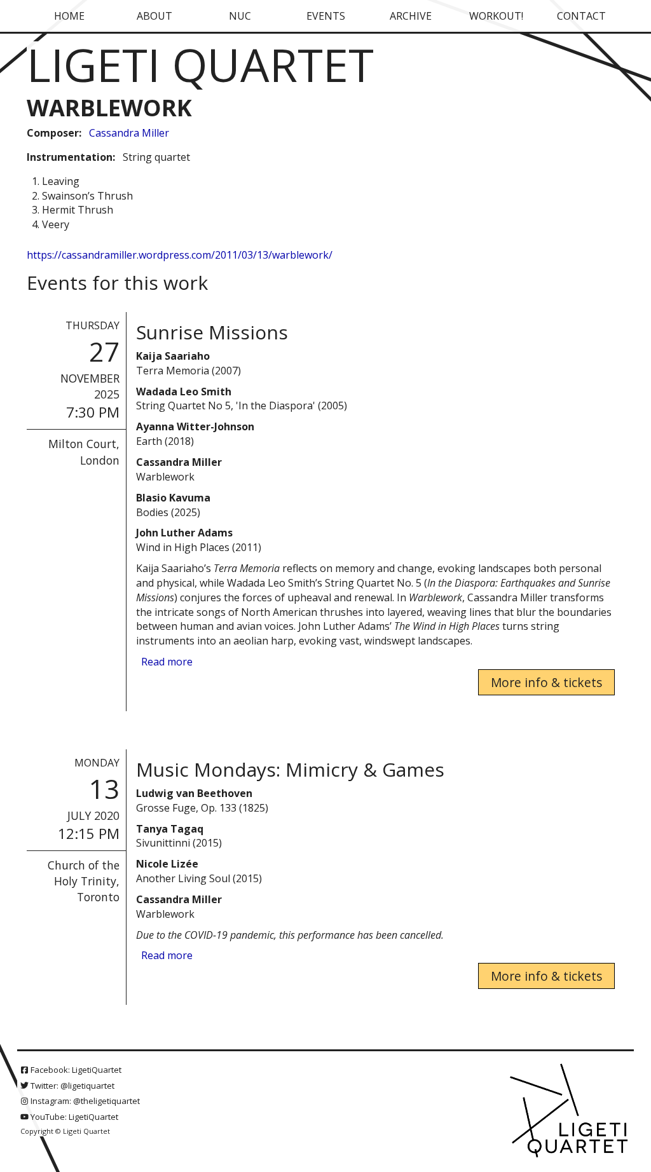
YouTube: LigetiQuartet (73, 1116)
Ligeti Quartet (200, 64)
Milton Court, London (84, 451)
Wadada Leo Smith (183, 392)
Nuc (240, 16)
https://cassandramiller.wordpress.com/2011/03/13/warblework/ (179, 255)
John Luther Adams (184, 533)
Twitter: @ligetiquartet (71, 1085)
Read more (167, 662)
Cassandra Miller (129, 133)
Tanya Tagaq (169, 829)
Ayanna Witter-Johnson (195, 426)
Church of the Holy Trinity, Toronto (84, 880)
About (154, 16)
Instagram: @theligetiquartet (84, 1101)
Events (325, 16)
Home (69, 16)
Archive (411, 16)
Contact (581, 16)
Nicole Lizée (167, 864)
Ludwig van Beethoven (194, 793)
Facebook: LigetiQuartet (75, 1069)
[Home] (570, 1112)
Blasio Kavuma (173, 498)
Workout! (496, 16)
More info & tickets (546, 682)
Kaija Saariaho (173, 356)
